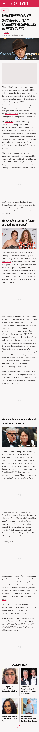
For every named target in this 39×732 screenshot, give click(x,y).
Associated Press (26, 478)
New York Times (13, 383)
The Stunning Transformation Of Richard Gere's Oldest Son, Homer (28, 690)
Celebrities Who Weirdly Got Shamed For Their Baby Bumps (29, 719)
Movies (5, 10)
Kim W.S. (6, 33)
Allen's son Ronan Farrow (12, 518)
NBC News (9, 121)
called (18, 527)
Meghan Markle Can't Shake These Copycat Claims (9, 718)
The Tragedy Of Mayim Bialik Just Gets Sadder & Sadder (9, 689)
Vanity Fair (6, 261)
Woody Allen (7, 87)
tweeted (25, 604)
